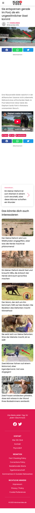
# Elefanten (21, 135)
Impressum (17, 484)
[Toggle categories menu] (3, 3)
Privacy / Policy (17, 488)
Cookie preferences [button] (17, 492)
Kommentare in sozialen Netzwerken (17, 474)
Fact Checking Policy (17, 458)
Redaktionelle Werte (17, 466)
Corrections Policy (17, 462)
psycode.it (17, 448)
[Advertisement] (17, 73)
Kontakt (17, 444)
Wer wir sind (17, 440)
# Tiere (5, 135)
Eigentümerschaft (17, 470)
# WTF (12, 135)
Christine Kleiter (15, 23)
